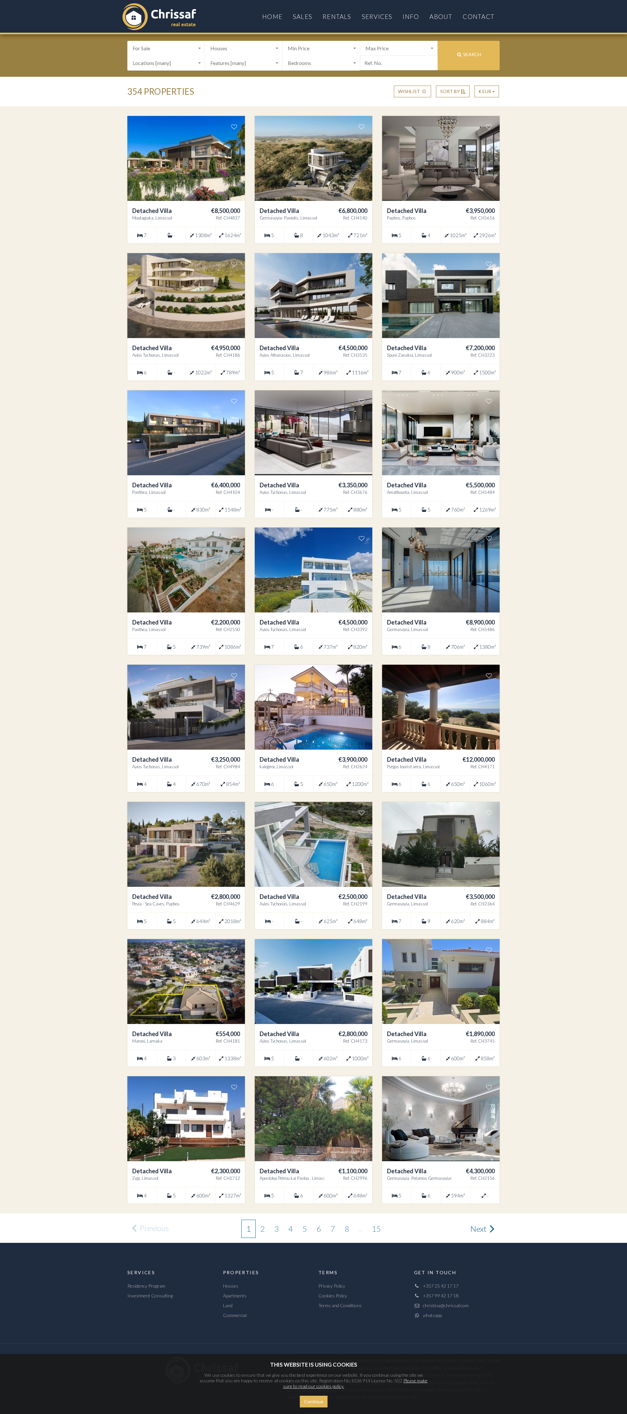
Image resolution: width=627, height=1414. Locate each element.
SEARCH (471, 54)
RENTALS (337, 16)
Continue (313, 1401)
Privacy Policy (331, 1286)
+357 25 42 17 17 (439, 1286)
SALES (302, 16)
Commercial (235, 1315)
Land (228, 1305)
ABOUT (440, 16)
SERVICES (377, 16)
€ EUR (485, 91)
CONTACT (478, 16)
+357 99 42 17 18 (439, 1295)
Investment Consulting (150, 1295)
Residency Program (146, 1286)
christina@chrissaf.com (444, 1305)
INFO (411, 16)
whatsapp (431, 1315)
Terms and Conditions (340, 1305)
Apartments (235, 1295)
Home (272, 16)
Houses (230, 1286)
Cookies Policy (332, 1295)
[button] (166, 48)
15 (376, 1228)
